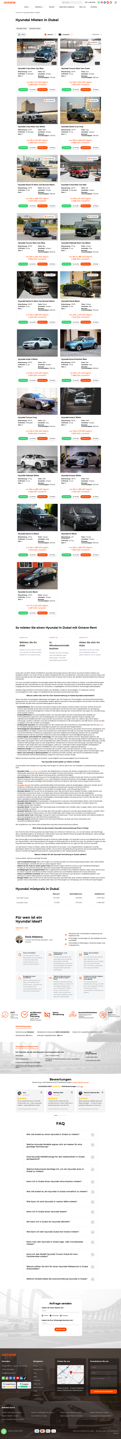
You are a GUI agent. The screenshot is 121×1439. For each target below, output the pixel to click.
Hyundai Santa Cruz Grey (72, 127)
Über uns (36, 1384)
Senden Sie (60, 1329)
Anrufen (33, 89)
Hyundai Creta (21, 28)
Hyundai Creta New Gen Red (73, 185)
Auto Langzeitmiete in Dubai (13, 1419)
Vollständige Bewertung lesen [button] (27, 1109)
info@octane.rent (8, 1373)
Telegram (65, 1315)
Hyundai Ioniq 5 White (28, 359)
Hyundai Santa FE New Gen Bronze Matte (36, 185)
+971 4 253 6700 (90, 2)
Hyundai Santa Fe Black (28, 534)
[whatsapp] (99, 2)
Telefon (46, 1315)
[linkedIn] (21, 1378)
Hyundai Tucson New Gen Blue (31, 243)
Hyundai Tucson (34, 28)
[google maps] (111, 2)
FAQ (34, 1373)
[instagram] (102, 2)
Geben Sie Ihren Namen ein (53, 1308)
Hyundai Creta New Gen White (31, 127)
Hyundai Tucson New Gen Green (75, 68)
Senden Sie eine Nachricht (103, 1391)
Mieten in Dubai (12, 1412)
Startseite (19, 12)
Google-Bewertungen (80, 1082)
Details (53, 89)
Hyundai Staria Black (70, 301)
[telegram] (105, 2)
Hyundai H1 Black (69, 534)
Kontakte (36, 1380)
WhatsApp (24, 89)
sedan (46, 779)
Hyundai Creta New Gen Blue (31, 68)
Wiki (35, 1391)
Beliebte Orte (38, 1369)
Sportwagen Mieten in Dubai (71, 1416)
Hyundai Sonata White (71, 476)
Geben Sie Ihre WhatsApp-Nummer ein (58, 1320)
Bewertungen (38, 1387)
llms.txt (116, 1433)
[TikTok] (24, 1378)
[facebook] (14, 1378)
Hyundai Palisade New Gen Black (75, 243)
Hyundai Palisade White (28, 476)
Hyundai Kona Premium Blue (74, 359)
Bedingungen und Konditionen (107, 1431)
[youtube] (108, 2)
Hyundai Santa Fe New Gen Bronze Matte (36, 301)
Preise (35, 1366)
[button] (55, 1115)
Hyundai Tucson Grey (27, 417)
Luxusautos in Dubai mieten (100, 1416)
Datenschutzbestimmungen (83, 1431)
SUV (101, 725)
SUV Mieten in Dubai (39, 1416)
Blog (35, 1376)
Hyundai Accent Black (28, 592)
